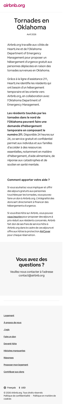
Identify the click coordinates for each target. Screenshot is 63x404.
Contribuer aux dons (14, 371)
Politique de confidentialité (17, 395)
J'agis (6, 329)
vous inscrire (14, 216)
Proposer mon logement (16, 364)
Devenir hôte (10, 343)
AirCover (45, 231)
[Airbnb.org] (14, 6)
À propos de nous (12, 322)
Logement (9, 315)
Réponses (9, 357)
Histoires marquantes (14, 350)
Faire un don (10, 336)
